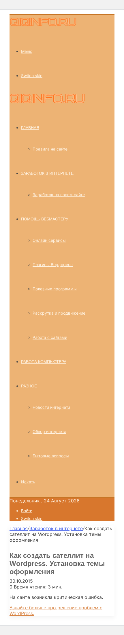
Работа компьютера (43, 361)
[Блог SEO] (43, 25)
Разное (29, 386)
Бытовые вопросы (51, 455)
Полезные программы (55, 288)
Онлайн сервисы (49, 240)
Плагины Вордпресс (53, 264)
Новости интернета (51, 407)
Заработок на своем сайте (59, 194)
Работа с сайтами (50, 337)
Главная (19, 528)
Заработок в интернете (47, 173)
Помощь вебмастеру (44, 219)
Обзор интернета (49, 431)
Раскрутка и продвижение (59, 313)
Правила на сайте (50, 148)
